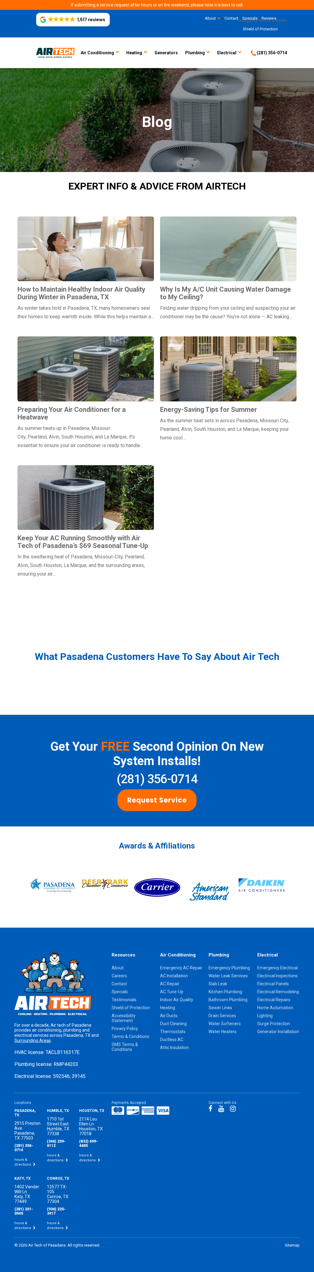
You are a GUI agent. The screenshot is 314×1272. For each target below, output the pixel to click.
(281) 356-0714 (157, 779)
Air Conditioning (97, 52)
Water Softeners (225, 1023)
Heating (134, 52)
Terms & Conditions (130, 1036)
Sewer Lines (220, 1007)
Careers (119, 975)
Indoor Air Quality (176, 999)
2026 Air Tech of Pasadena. (43, 1245)
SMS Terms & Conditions (125, 1047)
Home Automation (275, 1007)
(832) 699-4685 (88, 1143)
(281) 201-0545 (23, 1211)
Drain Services (222, 1015)
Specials (120, 991)
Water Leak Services (228, 975)
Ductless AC (171, 1039)
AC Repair (169, 983)
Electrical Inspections (277, 975)
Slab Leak (218, 983)
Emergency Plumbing (229, 967)
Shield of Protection (260, 29)
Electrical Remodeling (278, 991)
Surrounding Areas (32, 1040)
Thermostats (173, 1031)
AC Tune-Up (171, 991)
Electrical (226, 52)
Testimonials (124, 999)
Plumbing (195, 52)
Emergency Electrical (277, 967)
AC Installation (174, 975)
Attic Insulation (174, 1047)
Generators (166, 52)
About (210, 18)
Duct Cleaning (173, 1023)
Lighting (265, 1015)
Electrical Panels (273, 983)
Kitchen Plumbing (225, 991)
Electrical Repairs (273, 999)
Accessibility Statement (124, 1018)
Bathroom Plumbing (228, 999)
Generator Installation (278, 1031)
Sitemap (292, 1245)
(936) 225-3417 (56, 1211)
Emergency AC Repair (181, 967)
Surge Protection (273, 1023)
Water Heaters (222, 1031)
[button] (73, 19)
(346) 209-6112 (56, 1143)
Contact (119, 983)
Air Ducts (169, 1015)
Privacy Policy (125, 1028)
